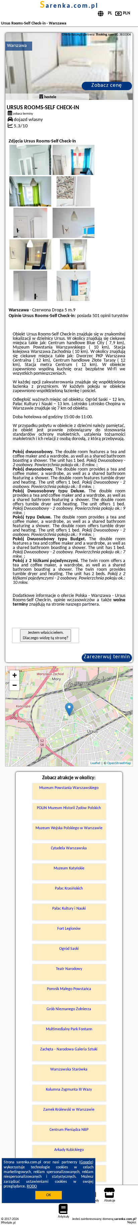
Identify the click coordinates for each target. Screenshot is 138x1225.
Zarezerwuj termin (107, 657)
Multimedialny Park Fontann (69, 1029)
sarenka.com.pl (69, 6)
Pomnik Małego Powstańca (69, 989)
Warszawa (17, 45)
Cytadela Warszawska (69, 848)
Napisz (131, 1222)
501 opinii (101, 315)
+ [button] (14, 675)
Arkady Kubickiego (69, 1150)
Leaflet (95, 763)
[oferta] (41, 97)
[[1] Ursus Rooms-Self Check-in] (69, 66)
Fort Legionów (69, 929)
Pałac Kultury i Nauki (69, 909)
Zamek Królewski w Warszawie (68, 1110)
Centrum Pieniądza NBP (69, 1130)
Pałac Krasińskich (69, 888)
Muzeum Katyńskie (69, 868)
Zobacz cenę (106, 85)
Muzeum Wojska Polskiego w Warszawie (69, 828)
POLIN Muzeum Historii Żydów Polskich (69, 808)
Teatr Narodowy (69, 969)
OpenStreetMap (119, 763)
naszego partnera (82, 604)
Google (86, 1162)
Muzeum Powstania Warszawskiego (68, 788)
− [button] (14, 685)
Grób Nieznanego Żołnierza (69, 1009)
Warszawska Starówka (68, 1069)
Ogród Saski (69, 949)
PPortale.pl (8, 1223)
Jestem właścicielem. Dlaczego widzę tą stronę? (45, 635)
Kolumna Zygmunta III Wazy (69, 1090)
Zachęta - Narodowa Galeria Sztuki (68, 1049)
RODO (32, 1186)
